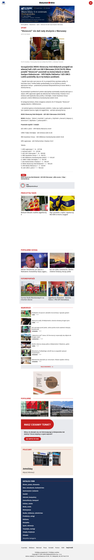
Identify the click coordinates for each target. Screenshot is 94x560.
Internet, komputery (29, 497)
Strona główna (24, 24)
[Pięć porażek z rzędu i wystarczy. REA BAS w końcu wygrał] (63, 203)
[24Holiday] (47, 459)
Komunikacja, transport (31, 500)
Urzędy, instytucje (29, 532)
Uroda (33, 322)
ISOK (62, 548)
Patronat (38, 548)
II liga (63, 177)
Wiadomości (32, 24)
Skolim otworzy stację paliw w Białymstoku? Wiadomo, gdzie (50, 344)
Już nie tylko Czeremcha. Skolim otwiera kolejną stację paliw (61, 271)
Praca (45, 548)
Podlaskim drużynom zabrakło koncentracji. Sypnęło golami (50, 313)
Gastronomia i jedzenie (30, 491)
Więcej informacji (28, 472)
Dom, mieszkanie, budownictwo (33, 488)
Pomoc (57, 548)
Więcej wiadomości (46, 366)
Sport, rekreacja (28, 526)
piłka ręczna (57, 177)
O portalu (24, 548)
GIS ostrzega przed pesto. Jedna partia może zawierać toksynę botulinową (51, 328)
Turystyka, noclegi (29, 529)
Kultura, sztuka (28, 503)
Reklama (26, 519)
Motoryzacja (27, 510)
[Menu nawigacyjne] (91, 3)
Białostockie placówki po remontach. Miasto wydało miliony (50, 359)
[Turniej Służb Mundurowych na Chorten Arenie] (34, 288)
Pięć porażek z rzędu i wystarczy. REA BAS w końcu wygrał (62, 214)
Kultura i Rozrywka (36, 339)
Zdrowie (25, 535)
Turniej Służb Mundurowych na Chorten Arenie (32, 299)
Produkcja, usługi (29, 516)
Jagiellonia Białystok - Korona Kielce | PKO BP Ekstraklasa (59, 299)
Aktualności (35, 331)
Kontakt (51, 548)
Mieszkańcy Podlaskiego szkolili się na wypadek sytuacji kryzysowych (49, 352)
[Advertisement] (47, 232)
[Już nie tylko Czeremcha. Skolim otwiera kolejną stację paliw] (63, 260)
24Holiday (28, 469)
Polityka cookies (54, 552)
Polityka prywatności (41, 552)
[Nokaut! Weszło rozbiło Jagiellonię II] (34, 203)
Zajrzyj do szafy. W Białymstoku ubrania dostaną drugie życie (50, 320)
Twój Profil (69, 548)
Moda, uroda (27, 507)
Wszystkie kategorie (29, 538)
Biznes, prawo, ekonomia (31, 484)
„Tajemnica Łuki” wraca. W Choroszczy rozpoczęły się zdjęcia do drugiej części (51, 336)
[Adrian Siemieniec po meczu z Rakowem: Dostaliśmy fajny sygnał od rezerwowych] (34, 260)
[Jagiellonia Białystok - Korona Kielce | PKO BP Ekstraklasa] (61, 288)
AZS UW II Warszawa (46, 177)
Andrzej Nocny (25, 179)
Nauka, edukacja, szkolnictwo (33, 513)
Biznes (33, 346)
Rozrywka (26, 522)
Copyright (35, 554)
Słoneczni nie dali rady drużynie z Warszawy (52, 24)
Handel (25, 494)
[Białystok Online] (47, 3)
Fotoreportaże (28, 278)
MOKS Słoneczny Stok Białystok (30, 177)
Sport (38, 24)
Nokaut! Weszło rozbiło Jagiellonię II (34, 214)
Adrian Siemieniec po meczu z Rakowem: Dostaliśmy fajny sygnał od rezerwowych (34, 271)
